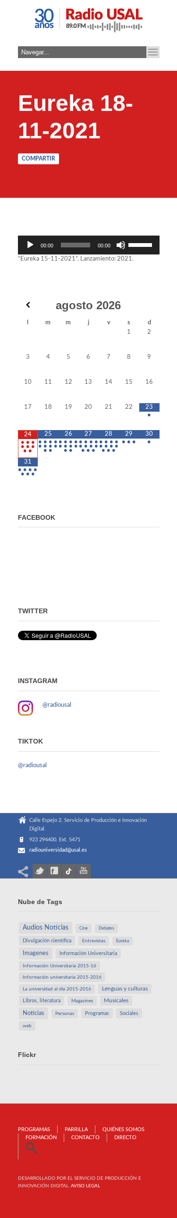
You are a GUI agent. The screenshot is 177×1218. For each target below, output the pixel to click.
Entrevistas (93, 941)
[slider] (141, 244)
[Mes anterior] (28, 304)
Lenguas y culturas (125, 988)
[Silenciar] (121, 245)
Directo (125, 1137)
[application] (89, 245)
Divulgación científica (47, 940)
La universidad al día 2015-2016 (57, 989)
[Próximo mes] (149, 304)
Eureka (122, 941)
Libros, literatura (41, 1000)
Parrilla (76, 1129)
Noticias (33, 1013)
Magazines (82, 1000)
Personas (64, 1013)
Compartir (38, 158)
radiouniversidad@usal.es (58, 850)
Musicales (116, 1000)
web (27, 1025)
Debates (106, 928)
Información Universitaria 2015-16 (59, 966)
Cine (83, 928)
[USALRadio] (89, 23)
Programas (97, 1013)
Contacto (85, 1137)
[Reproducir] (30, 245)
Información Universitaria (88, 953)
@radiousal (56, 705)
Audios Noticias (45, 927)
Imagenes (36, 953)
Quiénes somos (123, 1129)
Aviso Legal (85, 1186)
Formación (41, 1137)
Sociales (129, 1013)
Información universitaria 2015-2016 (62, 977)
